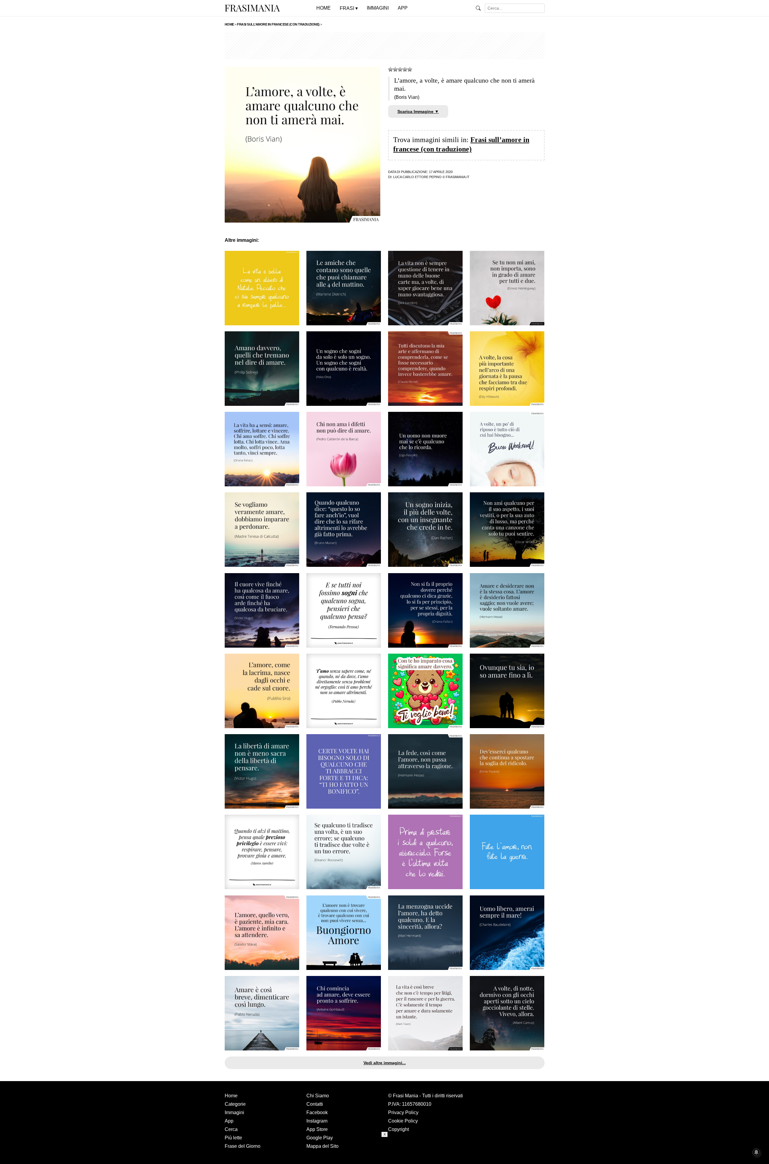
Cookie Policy (403, 1120)
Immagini (234, 1112)
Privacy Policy (403, 1112)
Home (231, 1095)
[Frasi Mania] (252, 8)
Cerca (231, 1129)
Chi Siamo (317, 1095)
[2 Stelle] (395, 69)
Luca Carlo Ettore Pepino (417, 177)
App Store (317, 1129)
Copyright (398, 1129)
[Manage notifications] (756, 1152)
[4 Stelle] (405, 69)
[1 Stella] (390, 69)
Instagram (316, 1120)
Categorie (235, 1104)
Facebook (317, 1112)
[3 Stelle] (400, 69)
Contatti (314, 1104)
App (229, 1120)
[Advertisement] (385, 45)
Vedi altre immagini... (384, 1062)
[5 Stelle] (409, 69)
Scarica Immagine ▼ (418, 111)
